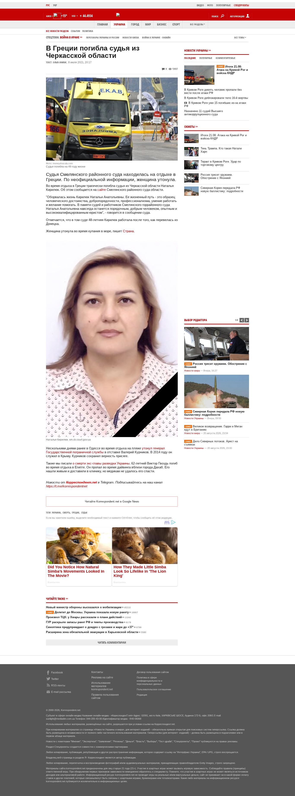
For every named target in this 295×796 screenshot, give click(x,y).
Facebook (57, 672)
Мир (148, 24)
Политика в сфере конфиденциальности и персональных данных (149, 680)
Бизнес (161, 24)
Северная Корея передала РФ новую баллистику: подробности (222, 189)
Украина (119, 24)
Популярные (205, 58)
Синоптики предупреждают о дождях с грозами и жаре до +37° (93, 627)
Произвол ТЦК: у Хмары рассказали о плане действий (88, 617)
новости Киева (130, 37)
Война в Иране (115, 37)
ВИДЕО (200, 5)
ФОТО (210, 5)
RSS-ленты (58, 685)
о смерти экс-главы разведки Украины (101, 463)
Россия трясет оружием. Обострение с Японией (217, 176)
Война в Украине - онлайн (156, 37)
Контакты (97, 672)
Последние (190, 58)
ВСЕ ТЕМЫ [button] (239, 37)
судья (84, 512)
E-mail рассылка (61, 691)
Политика (87, 31)
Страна (128, 231)
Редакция (142, 694)
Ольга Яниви (59, 62)
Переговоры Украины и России (102, 37)
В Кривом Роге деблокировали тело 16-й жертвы (216, 98)
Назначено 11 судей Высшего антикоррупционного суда (203, 112)
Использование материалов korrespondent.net (102, 686)
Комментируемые (225, 58)
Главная (102, 24)
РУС (48, 5)
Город (135, 24)
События (75, 31)
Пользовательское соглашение (154, 689)
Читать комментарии (112, 642)
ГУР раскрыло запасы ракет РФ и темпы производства (88, 622)
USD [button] (74, 15)
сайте (101, 189)
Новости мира (192, 370)
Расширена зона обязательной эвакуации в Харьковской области (96, 632)
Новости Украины (196, 50)
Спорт (176, 24)
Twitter (55, 679)
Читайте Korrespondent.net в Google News (112, 501)
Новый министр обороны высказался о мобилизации (88, 607)
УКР (55, 5)
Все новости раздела (57, 31)
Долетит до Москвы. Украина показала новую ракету (92, 612)
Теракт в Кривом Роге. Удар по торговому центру (221, 163)
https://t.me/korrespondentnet (66, 486)
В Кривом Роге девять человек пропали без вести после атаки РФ (213, 91)
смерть (66, 512)
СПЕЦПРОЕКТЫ (241, 5)
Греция (75, 512)
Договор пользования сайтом (153, 672)
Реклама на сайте (102, 677)
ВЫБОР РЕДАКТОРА (195, 320)
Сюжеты (189, 127)
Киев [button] (48, 16)
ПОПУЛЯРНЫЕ (223, 5)
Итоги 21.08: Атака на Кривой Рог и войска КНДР (232, 70)
